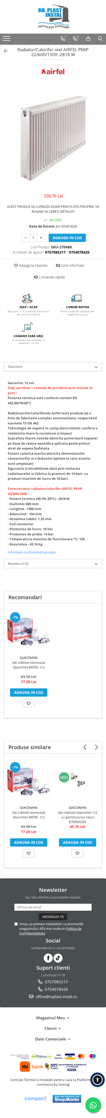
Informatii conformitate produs (32, 552)
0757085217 (56, 981)
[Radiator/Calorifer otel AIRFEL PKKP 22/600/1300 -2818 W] (53, 138)
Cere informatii (72, 265)
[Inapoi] (4, 51)
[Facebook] (48, 958)
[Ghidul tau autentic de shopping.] (35, 1099)
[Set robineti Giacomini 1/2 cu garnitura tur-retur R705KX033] (77, 781)
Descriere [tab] (15, 366)
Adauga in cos (67, 237)
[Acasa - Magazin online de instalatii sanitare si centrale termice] (53, 17)
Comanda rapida (51, 277)
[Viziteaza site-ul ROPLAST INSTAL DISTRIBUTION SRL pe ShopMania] (66, 1099)
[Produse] (7, 40)
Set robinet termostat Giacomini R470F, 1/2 (28, 665)
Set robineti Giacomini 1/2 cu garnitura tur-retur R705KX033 (77, 817)
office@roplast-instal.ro (56, 996)
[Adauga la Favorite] (28, 703)
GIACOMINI (29, 657)
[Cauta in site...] (100, 39)
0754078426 (56, 989)
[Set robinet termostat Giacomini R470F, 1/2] (28, 631)
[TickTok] (58, 958)
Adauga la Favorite (33, 265)
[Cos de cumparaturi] (88, 39)
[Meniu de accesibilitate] (97, 1080)
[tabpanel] (53, 138)
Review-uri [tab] (18, 563)
